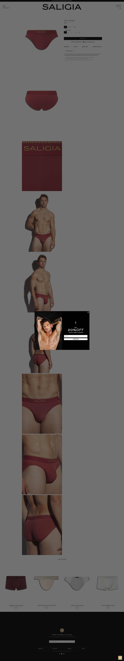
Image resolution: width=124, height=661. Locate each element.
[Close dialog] (88, 312)
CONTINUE (75, 339)
